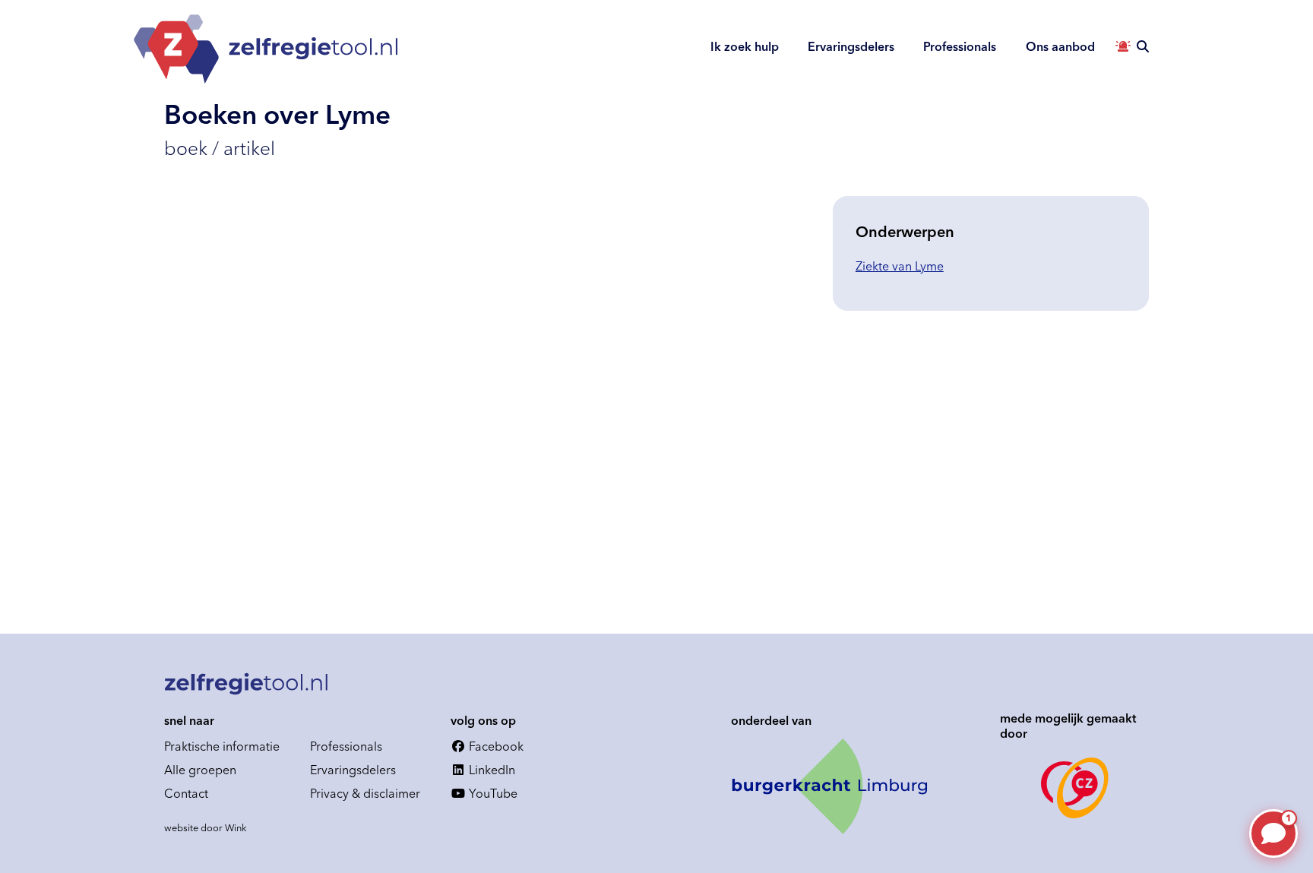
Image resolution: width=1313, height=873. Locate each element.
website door (205, 827)
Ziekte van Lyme (900, 266)
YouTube (491, 793)
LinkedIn (490, 769)
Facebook (495, 746)
